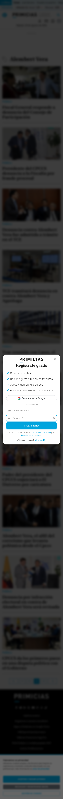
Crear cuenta (31, 425)
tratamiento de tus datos (31, 435)
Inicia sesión (40, 440)
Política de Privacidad (42, 433)
